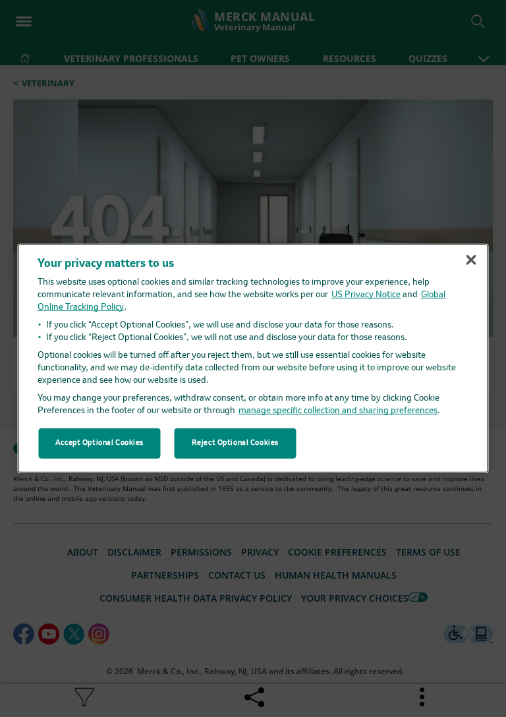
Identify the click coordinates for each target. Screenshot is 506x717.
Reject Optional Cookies (235, 443)
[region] (253, 358)
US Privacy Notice (366, 295)
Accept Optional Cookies (99, 443)
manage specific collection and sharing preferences (338, 411)
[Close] (471, 259)
